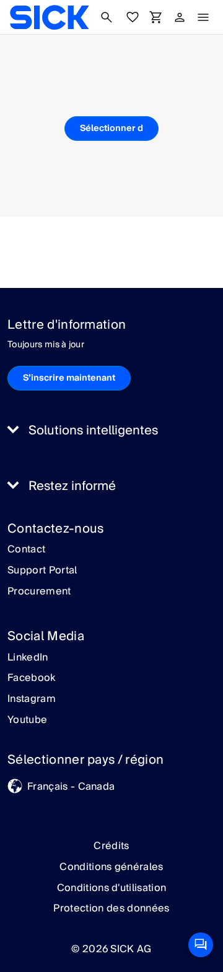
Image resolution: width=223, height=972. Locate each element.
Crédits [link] (111, 846)
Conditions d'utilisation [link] (112, 888)
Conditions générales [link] (111, 867)
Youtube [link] (27, 720)
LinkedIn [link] (27, 658)
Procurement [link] (39, 592)
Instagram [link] (31, 699)
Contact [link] (26, 550)
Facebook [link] (31, 678)
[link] (49, 17)
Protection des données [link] (111, 908)
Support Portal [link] (42, 571)
